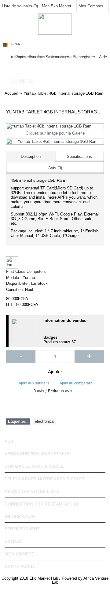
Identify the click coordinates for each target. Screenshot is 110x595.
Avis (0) (55, 168)
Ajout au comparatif (76, 383)
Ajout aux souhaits (34, 383)
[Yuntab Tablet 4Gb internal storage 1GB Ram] (55, 126)
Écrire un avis (60, 391)
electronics (44, 421)
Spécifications (79, 156)
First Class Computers (26, 271)
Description (31, 156)
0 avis (39, 391)
